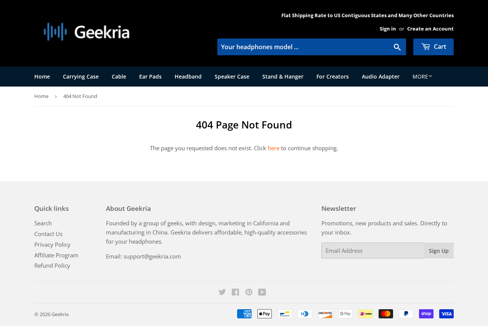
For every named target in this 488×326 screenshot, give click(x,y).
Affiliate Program (56, 255)
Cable (119, 76)
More (420, 76)
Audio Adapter (381, 76)
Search (43, 223)
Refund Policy (52, 265)
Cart (439, 46)
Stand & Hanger (282, 76)
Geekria (60, 314)
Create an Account (430, 28)
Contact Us (48, 234)
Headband (188, 76)
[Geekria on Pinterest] (249, 293)
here (273, 148)
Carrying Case (81, 76)
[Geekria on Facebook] (235, 293)
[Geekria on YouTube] (262, 293)
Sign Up (439, 250)
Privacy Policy (52, 244)
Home (42, 76)
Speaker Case (232, 76)
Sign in (388, 28)
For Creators (332, 76)
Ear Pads (150, 76)
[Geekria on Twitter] (222, 293)
